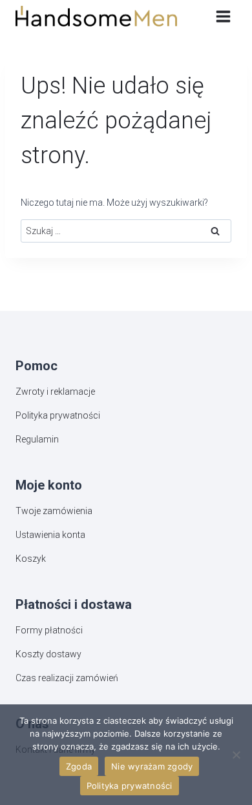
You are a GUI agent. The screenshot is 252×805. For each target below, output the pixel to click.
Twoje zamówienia (54, 511)
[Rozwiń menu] (222, 16)
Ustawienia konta (50, 535)
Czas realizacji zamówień (67, 678)
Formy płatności (49, 630)
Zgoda (79, 766)
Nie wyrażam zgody (152, 766)
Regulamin (37, 439)
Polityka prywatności (58, 415)
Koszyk (31, 558)
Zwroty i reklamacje (55, 391)
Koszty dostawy (48, 654)
